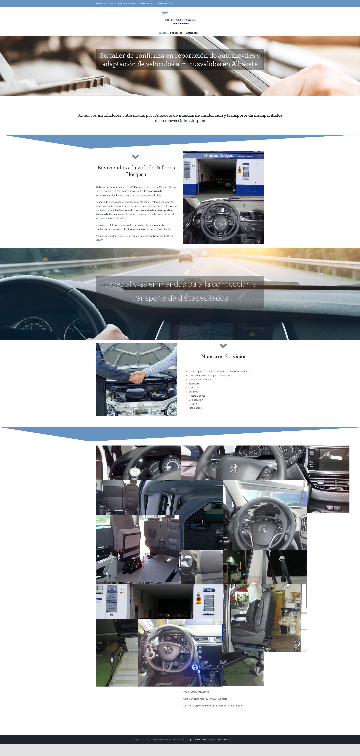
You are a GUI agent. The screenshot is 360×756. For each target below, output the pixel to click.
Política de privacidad (221, 739)
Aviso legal (187, 739)
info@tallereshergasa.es (164, 3)
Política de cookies (202, 739)
